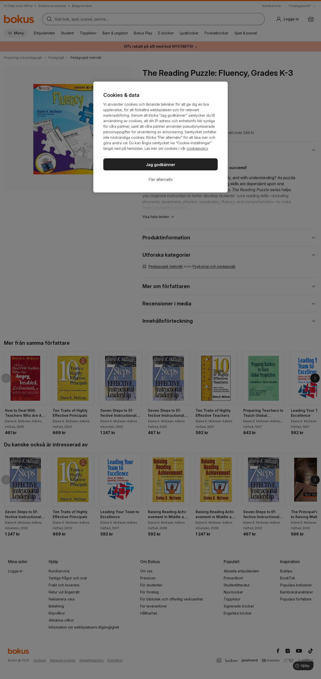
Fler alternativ (160, 179)
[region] (160, 137)
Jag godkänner (160, 164)
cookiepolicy (197, 148)
